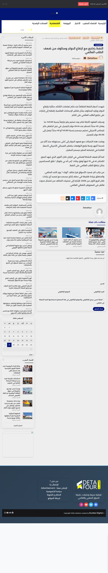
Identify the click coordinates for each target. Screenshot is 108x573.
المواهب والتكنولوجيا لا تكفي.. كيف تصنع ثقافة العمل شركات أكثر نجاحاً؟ (96, 242)
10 (31, 336)
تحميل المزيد (18, 425)
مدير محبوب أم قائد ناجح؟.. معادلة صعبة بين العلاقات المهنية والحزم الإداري (72, 242)
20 (18, 340)
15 (9, 336)
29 (9, 345)
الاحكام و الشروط (54, 495)
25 (27, 345)
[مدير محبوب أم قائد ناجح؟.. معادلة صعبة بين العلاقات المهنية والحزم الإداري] (71, 232)
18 (27, 340)
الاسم (102, 284)
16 (5, 336)
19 (22, 340)
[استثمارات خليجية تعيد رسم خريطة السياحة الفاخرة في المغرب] (27, 380)
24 (31, 345)
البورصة (67, 23)
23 (5, 340)
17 (31, 340)
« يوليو (31, 354)
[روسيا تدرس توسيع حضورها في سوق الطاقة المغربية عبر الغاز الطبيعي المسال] (47, 232)
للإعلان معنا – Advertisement (54, 488)
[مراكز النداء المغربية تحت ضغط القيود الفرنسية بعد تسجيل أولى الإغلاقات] (27, 368)
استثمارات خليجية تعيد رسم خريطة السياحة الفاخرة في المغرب (46, 4)
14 (13, 336)
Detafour (93, 58)
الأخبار (77, 23)
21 (13, 340)
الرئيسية (102, 23)
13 (18, 336)
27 (18, 345)
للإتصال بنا (54, 485)
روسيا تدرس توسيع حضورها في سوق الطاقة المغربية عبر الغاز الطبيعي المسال (48, 242)
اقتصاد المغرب (90, 23)
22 (9, 340)
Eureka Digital (96, 513)
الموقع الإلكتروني (64, 292)
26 (22, 345)
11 (26, 336)
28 (13, 345)
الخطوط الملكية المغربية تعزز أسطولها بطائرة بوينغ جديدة (12, 416)
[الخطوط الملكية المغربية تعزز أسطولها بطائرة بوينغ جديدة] (27, 415)
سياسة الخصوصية (54, 491)
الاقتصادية (55, 23)
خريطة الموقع (54, 498)
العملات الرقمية (39, 23)
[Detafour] (54, 13)
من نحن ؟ (54, 481)
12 (22, 336)
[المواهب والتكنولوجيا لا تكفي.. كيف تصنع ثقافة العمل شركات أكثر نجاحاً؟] (95, 232)
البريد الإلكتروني (99, 292)
